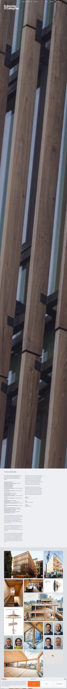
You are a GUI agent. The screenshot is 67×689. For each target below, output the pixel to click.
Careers (57, 1)
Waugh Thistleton (28, 506)
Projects (41, 1)
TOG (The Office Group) (29, 502)
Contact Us (51, 1)
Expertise (30, 1)
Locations (36, 1)
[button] (65, 679)
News (46, 1)
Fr (7, 1)
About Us (24, 1)
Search (61, 2)
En (5, 1)
